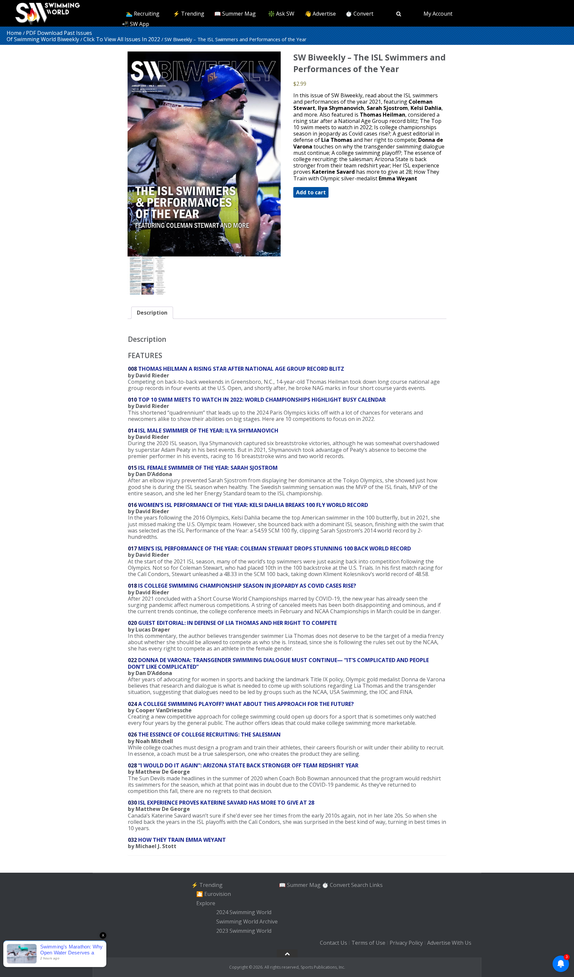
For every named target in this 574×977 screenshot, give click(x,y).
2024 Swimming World (243, 912)
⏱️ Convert (359, 13)
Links (376, 884)
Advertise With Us (449, 942)
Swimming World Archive (247, 921)
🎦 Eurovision (213, 894)
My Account (438, 13)
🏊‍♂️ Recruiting (142, 13)
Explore (205, 903)
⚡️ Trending (188, 13)
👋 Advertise (320, 13)
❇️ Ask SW (281, 13)
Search (359, 884)
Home (14, 33)
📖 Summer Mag (235, 13)
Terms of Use (368, 942)
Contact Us (333, 942)
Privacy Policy (406, 942)
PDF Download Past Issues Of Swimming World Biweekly (49, 36)
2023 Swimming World (243, 930)
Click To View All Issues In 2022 (121, 39)
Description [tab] (152, 312)
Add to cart (311, 192)
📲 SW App (135, 24)
